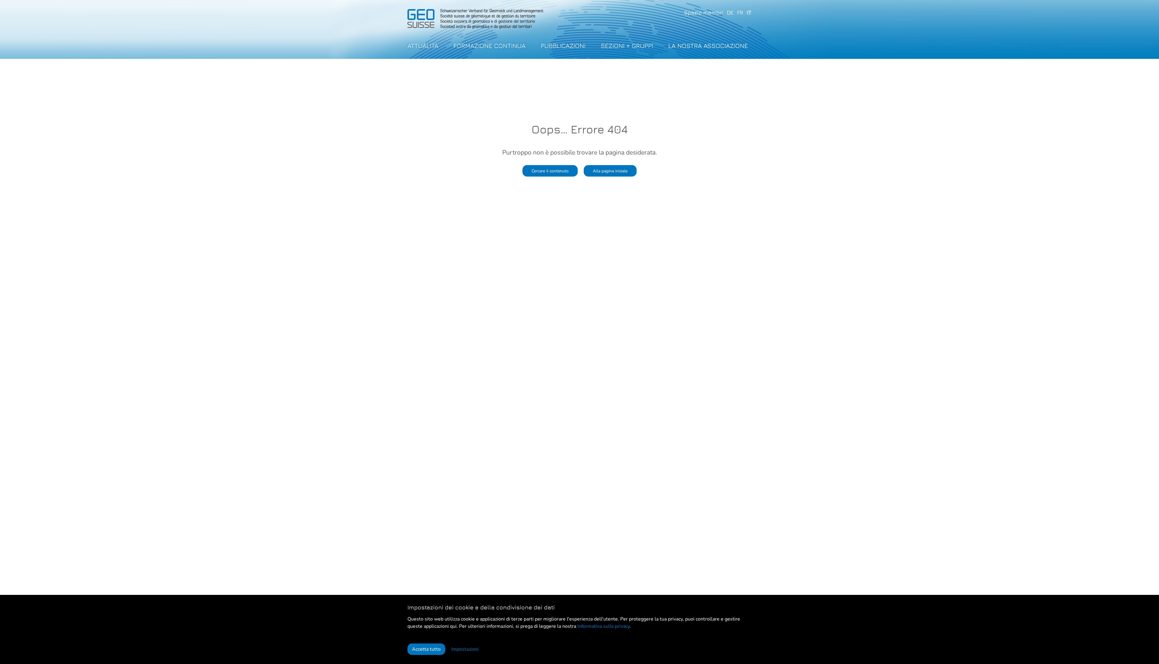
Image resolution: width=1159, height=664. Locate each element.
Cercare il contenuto (550, 171)
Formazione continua (489, 45)
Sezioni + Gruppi (627, 45)
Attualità (422, 45)
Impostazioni (465, 649)
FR (740, 12)
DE (730, 12)
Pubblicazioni (563, 45)
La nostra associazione (708, 45)
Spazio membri (703, 12)
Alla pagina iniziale (610, 171)
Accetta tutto (426, 649)
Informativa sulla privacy (603, 626)
